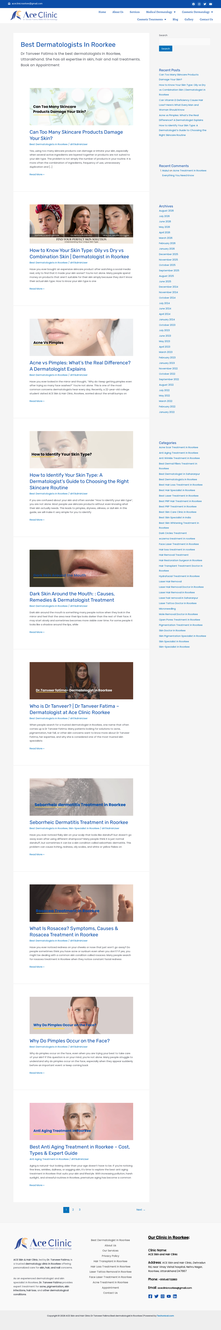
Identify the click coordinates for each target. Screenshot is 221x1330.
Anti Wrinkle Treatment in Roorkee (179, 458)
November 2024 (168, 292)
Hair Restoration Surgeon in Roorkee (180, 560)
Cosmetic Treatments (150, 19)
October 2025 (167, 265)
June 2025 (165, 281)
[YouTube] (169, 1296)
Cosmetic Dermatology (196, 12)
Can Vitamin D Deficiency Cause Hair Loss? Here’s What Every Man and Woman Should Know (181, 104)
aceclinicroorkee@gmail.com (175, 1288)
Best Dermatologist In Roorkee (110, 1240)
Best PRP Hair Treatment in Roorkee (180, 501)
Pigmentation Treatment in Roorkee (181, 625)
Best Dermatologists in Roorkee (49, 144)
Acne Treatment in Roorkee (110, 1282)
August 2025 (166, 276)
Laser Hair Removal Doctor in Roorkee (181, 587)
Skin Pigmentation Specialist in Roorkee (182, 636)
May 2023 (164, 341)
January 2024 (167, 319)
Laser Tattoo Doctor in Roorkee (178, 603)
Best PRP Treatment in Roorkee (178, 506)
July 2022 (164, 390)
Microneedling (167, 608)
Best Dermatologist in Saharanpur (179, 474)
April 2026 (164, 232)
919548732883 (168, 1279)
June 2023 (165, 335)
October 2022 (167, 373)
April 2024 (164, 314)
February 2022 (167, 406)
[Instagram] (162, 1296)
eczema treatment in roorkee (177, 538)
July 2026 (164, 216)
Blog (175, 19)
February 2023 (167, 357)
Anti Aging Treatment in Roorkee (49, 1159)
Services (135, 12)
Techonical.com (165, 1315)
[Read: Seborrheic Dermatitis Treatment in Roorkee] (81, 796)
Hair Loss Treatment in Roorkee (110, 1266)
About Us (117, 12)
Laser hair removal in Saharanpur (178, 598)
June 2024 (165, 308)
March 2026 (165, 238)
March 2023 (165, 352)
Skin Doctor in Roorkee (172, 630)
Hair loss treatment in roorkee (177, 549)
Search (163, 35)
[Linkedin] (175, 1296)
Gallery (189, 19)
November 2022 (168, 368)
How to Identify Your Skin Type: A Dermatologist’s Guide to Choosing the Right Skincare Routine (79, 481)
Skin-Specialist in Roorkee (84, 828)
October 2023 (167, 325)
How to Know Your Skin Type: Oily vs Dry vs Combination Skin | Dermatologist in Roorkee (182, 89)
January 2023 (167, 363)
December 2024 (168, 286)
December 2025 (168, 254)
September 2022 (169, 379)
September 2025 (169, 270)
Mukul (165, 170)
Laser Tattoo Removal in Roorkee (110, 1272)
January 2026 (167, 248)
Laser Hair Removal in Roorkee (177, 592)
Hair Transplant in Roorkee (110, 1261)
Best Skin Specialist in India (175, 517)
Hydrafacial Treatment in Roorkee (179, 576)
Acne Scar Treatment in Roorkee (178, 447)
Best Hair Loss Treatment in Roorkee (181, 484)
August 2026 (166, 210)
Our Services (110, 1250)
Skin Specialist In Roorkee (174, 641)
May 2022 (164, 395)
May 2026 (164, 227)
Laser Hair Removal (170, 581)
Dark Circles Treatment (173, 533)
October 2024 (167, 297)
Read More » (37, 174)
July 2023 (164, 330)
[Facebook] (150, 1296)
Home (102, 12)
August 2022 (166, 384)
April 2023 (164, 346)
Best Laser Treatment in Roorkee (179, 495)
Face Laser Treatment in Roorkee (179, 544)
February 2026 (167, 243)
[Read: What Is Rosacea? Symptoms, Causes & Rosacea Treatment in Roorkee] (81, 903)
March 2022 (165, 401)
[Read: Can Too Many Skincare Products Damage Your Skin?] (81, 106)
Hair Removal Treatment (174, 555)
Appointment (110, 1288)
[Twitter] (156, 1296)
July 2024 (164, 303)
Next (140, 1210)
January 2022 (167, 412)
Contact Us (206, 19)
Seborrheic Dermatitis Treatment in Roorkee (79, 822)
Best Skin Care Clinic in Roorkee (177, 512)
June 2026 (165, 221)
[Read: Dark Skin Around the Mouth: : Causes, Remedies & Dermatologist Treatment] (81, 568)
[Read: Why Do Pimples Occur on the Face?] (81, 1015)
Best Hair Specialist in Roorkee (177, 490)
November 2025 (168, 259)
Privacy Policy (110, 1256)
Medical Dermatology (159, 12)
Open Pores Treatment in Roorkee (179, 619)
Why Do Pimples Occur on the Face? (70, 1041)
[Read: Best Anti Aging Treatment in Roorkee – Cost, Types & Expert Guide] (81, 1121)
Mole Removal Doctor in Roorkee (178, 614)
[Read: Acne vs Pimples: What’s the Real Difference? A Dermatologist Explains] (81, 337)
